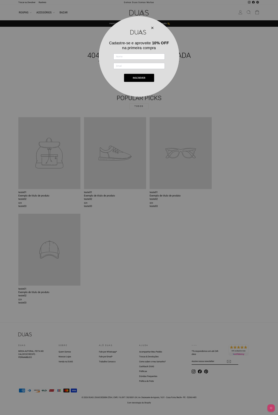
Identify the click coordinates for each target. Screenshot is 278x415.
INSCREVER (139, 77)
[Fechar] (152, 28)
